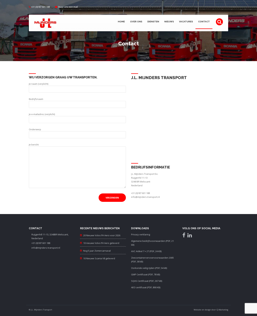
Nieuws (169, 21)
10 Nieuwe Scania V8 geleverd (99, 258)
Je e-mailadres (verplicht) (42, 114)
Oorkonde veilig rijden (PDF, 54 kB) (149, 268)
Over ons (136, 21)
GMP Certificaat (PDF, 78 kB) (145, 274)
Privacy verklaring (140, 234)
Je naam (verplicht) (38, 83)
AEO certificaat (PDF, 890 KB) (145, 287)
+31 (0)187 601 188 (40, 6)
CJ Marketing (222, 309)
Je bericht (34, 144)
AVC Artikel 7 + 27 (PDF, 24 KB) (146, 251)
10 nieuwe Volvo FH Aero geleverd (101, 243)
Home (121, 21)
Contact (204, 21)
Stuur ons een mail (68, 6)
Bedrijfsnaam (36, 99)
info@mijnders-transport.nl (145, 197)
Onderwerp (35, 129)
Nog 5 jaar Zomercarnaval (97, 250)
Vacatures (186, 21)
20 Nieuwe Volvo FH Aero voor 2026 (101, 235)
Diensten (153, 21)
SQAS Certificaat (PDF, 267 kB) (146, 280)
